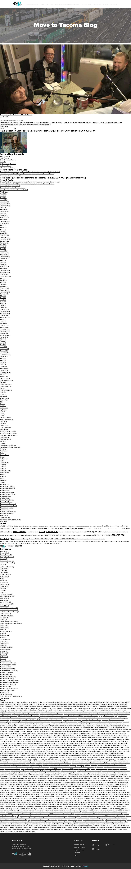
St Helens (3, 476)
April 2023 (3, 231)
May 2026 (3, 196)
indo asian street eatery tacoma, (37, 749)
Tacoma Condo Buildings (7, 486)
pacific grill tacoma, (11, 779)
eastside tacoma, (22, 728)
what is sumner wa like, (60, 828)
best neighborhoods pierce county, (46, 712)
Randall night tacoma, (46, 786)
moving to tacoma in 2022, (49, 769)
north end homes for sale (71, 532)
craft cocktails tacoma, (104, 722)
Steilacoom (3, 480)
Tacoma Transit (4, 510)
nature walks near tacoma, (69, 771)
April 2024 (3, 213)
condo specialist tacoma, (70, 722)
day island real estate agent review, (11, 724)
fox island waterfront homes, (115, 733)
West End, (126, 826)
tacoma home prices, (16, 806)
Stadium (2, 478)
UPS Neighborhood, (28, 824)
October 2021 (4, 259)
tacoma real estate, (101, 810)
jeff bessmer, (122, 751)
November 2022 (5, 239)
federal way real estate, (113, 730)
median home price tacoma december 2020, (18, 761)
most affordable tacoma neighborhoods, (98, 763)
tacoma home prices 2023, (48, 806)
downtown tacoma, (62, 726)
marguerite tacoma (89, 528)
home (30, 702)
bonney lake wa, (19, 716)
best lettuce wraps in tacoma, (90, 710)
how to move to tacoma (25, 528)
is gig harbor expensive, (105, 749)
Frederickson (4, 408)
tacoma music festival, (73, 808)
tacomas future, (11, 820)
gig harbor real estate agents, (99, 735)
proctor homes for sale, (101, 784)
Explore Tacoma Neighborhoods (67, 4)
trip (85, 702)
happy (26, 702)
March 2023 (3, 233)
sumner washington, (26, 800)
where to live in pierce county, (73, 830)
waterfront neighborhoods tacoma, (61, 826)
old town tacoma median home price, (59, 777)
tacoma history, (120, 804)
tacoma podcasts (80, 535)
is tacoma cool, (42, 751)
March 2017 (3, 323)
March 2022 (3, 251)
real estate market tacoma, (75, 786)
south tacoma (115, 532)
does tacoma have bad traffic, (76, 724)
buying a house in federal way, (89, 716)
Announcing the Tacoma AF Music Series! (16, 115)
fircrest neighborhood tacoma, (77, 732)
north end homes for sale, (32, 775)
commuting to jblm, (6, 722)
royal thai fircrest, (50, 788)
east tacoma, (12, 728)
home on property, (11, 741)
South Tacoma (4, 472)
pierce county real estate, (96, 781)
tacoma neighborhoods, (105, 808)
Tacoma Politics (5, 498)
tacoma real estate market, (111, 812)
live (41, 702)
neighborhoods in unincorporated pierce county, (42, 773)
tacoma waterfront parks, (72, 818)
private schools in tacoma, (42, 784)
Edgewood (3, 396)
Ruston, (58, 788)
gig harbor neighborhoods (93, 526)
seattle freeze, (15, 790)
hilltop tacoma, (104, 739)
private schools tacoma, (81, 784)
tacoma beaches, (77, 800)
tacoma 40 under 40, (52, 800)
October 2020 (4, 274)
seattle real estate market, (28, 790)
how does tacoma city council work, (55, 743)
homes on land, (88, 741)
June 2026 (3, 194)
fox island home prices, (44, 733)
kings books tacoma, (13, 753)
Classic (2, 702)
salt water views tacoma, (92, 788)
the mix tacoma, (63, 820)
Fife (1, 402)
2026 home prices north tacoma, (44, 704)
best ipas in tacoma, (74, 710)
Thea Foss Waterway (6, 514)
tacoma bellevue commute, (91, 800)
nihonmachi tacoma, (11, 775)
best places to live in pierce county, (83, 712)
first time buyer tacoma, (119, 732)
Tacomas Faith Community (8, 512)
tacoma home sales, (80, 806)
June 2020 (3, 280)
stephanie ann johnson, (101, 798)
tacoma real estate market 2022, (44, 814)
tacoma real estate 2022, (115, 810)
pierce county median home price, (34, 781)
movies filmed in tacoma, (18, 767)
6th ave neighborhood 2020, (76, 704)
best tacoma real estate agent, (57, 714)
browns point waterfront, (48, 716)
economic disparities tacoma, (90, 728)
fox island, (21, 733)
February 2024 (4, 217)
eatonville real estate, (74, 728)
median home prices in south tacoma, (90, 761)
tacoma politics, (78, 810)
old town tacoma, (42, 777)
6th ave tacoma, (102, 704)
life (38, 702)
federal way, (102, 730)
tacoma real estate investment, (93, 812)
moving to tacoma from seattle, (31, 769)
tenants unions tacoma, (38, 820)
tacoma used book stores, (13, 818)
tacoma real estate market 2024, (85, 814)
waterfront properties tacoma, (102, 826)
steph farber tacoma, (87, 798)
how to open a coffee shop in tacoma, (38, 747)
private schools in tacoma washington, (62, 784)
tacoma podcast (71, 535)
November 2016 (5, 331)
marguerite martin (63, 528)
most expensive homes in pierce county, (17, 765)
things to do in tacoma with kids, (38, 822)
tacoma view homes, (27, 818)
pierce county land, (18, 781)
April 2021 (3, 262)
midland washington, (32, 763)
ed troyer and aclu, (105, 728)
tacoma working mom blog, (98, 818)
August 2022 (4, 243)
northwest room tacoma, (29, 777)
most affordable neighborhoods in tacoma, (72, 763)
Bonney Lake (4, 376)
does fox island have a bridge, (42, 724)
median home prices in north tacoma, (67, 761)
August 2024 (4, 211)
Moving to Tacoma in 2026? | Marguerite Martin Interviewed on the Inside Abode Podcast (27, 174)
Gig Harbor (3, 410)
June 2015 (3, 361)
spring (68, 702)
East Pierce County (6, 166)
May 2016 (3, 343)
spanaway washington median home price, (111, 796)
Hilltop (2, 416)
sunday (76, 702)
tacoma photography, (6, 810)
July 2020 (3, 278)
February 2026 (4, 202)
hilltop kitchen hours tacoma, (76, 739)
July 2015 (3, 359)
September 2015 (5, 355)
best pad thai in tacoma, (64, 712)
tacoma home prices (12, 535)
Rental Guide (86, 4)
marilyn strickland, (111, 757)
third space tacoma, (79, 822)
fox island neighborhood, (59, 733)
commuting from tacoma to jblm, (92, 720)
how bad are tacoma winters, (34, 743)
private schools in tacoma (108, 532)
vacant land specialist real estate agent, (63, 824)
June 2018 (3, 304)
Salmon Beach (4, 463)
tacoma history (3, 535)
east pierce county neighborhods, (116, 726)
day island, (126, 722)
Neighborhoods (79, 850)
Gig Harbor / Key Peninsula (8, 164)
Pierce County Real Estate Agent (10, 447)
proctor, (91, 784)
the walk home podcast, (75, 820)
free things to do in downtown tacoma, (24, 735)
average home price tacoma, (19, 708)
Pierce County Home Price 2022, (98, 779)
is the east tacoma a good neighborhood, (69, 751)
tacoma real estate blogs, (76, 812)
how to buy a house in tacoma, (104, 743)
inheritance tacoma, (53, 749)
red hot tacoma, (89, 786)
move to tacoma (19, 531)
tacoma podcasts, (58, 810)
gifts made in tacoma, (42, 735)
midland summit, (10, 763)
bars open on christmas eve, (75, 708)
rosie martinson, (39, 788)
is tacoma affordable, (10, 751)
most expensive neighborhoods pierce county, (71, 765)
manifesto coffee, (40, 757)
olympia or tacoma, (77, 777)
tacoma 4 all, (41, 800)
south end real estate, (90, 792)
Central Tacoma (5, 156)
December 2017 (5, 311)
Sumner (2, 482)
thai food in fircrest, (52, 820)
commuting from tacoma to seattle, (113, 720)
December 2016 (5, 329)
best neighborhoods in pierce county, (111, 710)
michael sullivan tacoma (98, 528)
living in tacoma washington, (73, 755)
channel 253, (60, 718)
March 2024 (3, 215)
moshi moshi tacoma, (52, 763)
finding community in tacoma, (18, 732)
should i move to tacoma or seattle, (101, 790)
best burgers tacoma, (13, 710)
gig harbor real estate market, (118, 735)
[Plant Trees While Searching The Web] (65, 79)
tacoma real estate (103, 535)
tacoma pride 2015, (89, 810)
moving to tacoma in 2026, (82, 769)
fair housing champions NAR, (77, 730)
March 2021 (3, 265)
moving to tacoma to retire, (99, 769)
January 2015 (4, 368)
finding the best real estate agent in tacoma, (40, 732)
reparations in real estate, (114, 786)
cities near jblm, (17, 720)
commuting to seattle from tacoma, (23, 722)
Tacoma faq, (52, 804)
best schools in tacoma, (122, 712)
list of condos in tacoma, (92, 753)
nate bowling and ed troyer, (38, 771)
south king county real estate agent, (43, 794)
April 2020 (3, 284)
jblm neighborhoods (52, 528)
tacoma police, (68, 810)
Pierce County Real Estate (8, 445)
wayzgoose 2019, (117, 826)
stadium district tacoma (123, 532)
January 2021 (4, 268)
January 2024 (4, 219)
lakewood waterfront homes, (75, 753)
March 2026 (3, 200)
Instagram (98, 845)
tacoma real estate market (64, 539)
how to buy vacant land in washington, (20, 745)
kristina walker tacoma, (27, 753)
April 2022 (3, 249)
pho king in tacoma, (81, 779)
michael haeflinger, (107, 761)
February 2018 (4, 310)
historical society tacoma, (117, 739)
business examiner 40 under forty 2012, (68, 716)
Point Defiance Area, (6, 784)
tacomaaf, (3, 820)
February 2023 (4, 235)
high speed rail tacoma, (45, 739)
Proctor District (4, 455)
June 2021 (3, 261)
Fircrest (2, 404)
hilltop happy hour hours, (59, 739)
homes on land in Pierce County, (102, 741)
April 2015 (3, 364)
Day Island (3, 382)
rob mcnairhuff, (10, 788)
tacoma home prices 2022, (31, 806)
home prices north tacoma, (25, 741)
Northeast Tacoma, (16, 777)
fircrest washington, (105, 732)
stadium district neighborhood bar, (37, 798)
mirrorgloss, (42, 763)
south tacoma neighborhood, (103, 794)
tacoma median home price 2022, (45, 808)
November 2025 (5, 206)
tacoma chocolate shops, (13, 802)
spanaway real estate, (77, 796)
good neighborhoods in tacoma (110, 526)
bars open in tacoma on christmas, (38, 708)
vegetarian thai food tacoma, (110, 824)
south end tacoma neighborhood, (119, 792)
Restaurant (62, 702)
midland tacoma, (21, 763)
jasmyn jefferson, (99, 751)
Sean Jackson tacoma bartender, (110, 788)
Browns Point (67, 526)
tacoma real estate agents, (59, 812)
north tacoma (80, 532)
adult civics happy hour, (115, 704)
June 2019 (3, 298)
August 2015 (4, 357)
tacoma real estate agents (44, 539)
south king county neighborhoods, (21, 794)
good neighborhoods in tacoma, (33, 737)
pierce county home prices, (116, 779)
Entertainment (4, 398)
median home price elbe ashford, (43, 759)
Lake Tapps (3, 422)
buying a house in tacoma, (107, 716)
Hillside (2, 414)
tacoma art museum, (65, 800)
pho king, (72, 779)
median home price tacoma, (103, 759)
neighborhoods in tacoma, (19, 773)
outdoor (48, 702)
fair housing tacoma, (92, 730)
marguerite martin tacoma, (85, 757)
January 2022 (4, 255)
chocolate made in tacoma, (93, 718)
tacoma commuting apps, (56, 802)
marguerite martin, (71, 757)
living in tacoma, (59, 755)
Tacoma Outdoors (5, 496)
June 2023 (3, 227)
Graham (2, 412)
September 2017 (5, 317)
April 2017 (3, 321)
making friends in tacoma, (26, 757)
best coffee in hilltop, (26, 710)
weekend (93, 702)
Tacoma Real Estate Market (8, 506)
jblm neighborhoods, (111, 751)
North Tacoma (4, 158)
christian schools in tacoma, (110, 718)
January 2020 (4, 290)
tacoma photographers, (120, 808)
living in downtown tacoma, (17, 755)
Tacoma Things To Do (6, 508)
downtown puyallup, (118, 724)
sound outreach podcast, (44, 792)
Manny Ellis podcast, (59, 757)
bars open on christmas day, (57, 708)
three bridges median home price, (95, 822)
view (88, 702)
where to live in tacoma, (90, 830)
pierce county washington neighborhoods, (67, 782)
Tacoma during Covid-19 (7, 488)
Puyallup (2, 457)
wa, (16, 826)
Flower (18, 702)
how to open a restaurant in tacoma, (61, 747)
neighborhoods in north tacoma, (109, 771)
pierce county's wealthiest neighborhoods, (116, 782)
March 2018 (3, 308)
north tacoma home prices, (110, 775)
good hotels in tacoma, (16, 737)
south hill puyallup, (5, 794)
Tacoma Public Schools (7, 500)
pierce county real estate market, (114, 781)
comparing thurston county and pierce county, (48, 722)
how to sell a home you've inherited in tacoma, (87, 747)
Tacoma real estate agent (8, 504)
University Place (5, 518)
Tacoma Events (4, 490)
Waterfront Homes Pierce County (10, 520)
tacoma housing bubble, (94, 806)
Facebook (111, 845)
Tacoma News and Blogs (7, 494)
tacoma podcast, (46, 810)
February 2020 (4, 288)
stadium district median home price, (16, 798)
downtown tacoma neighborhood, (95, 726)
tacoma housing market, (109, 806)
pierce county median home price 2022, (57, 781)
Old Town (3, 441)
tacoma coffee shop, (27, 802)
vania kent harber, (80, 824)
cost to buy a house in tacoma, (87, 722)
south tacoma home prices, (72, 794)
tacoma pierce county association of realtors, (27, 810)
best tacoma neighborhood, (20, 714)
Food (22, 702)
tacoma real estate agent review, (19, 812)
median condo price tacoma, (24, 759)
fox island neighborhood (83, 526)
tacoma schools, (35, 816)
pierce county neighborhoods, (79, 781)
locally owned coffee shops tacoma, (109, 755)
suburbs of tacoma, (6, 800)
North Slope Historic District (8, 435)
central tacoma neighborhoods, (46, 718)
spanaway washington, (91, 796)
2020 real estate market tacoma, (23, 704)
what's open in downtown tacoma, (10, 830)
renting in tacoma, (100, 786)
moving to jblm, (95, 767)
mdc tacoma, (11, 759)
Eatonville (3, 394)
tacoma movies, (61, 808)
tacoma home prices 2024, (65, 806)
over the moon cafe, (103, 777)
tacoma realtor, (119, 814)
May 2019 (3, 300)
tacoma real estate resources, (105, 814)
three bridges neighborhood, (115, 822)
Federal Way (3, 400)
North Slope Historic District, (84, 775)
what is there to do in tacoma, (77, 828)
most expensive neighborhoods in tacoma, (43, 765)
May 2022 (3, 247)
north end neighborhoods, (48, 775)
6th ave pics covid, (91, 704)
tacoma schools (100, 539)
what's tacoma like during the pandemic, (33, 830)
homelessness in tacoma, (41, 741)
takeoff (81, 702)
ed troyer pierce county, (118, 728)
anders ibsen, (86, 706)
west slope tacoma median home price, (41, 828)
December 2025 (5, 204)
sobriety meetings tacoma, (19, 792)
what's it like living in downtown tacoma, (118, 828)
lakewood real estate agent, (43, 753)
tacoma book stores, (117, 800)
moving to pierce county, (107, 767)
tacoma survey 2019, (102, 816)
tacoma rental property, (12, 816)
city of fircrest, (26, 720)
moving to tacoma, (121, 767)
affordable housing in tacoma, (26, 706)
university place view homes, (13, 824)
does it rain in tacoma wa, (59, 724)
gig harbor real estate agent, (81, 735)
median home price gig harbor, (62, 759)
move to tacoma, (115, 765)
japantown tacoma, (88, 751)
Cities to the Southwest (7, 168)
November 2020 (5, 272)
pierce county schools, (16, 782)
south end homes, (57, 792)
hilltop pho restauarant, (92, 739)
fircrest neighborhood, (61, 732)
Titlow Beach (4, 516)
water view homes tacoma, (25, 826)
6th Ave (2, 374)
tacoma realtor (91, 539)
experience (11, 702)
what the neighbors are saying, (96, 828)
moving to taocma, (114, 769)
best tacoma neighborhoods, (38, 714)
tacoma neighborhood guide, (89, 808)
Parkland (2, 443)
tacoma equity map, (26, 804)
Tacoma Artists (4, 484)
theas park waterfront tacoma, (92, 820)
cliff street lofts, (36, 720)
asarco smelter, (5, 708)
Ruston (2, 461)
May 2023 (3, 229)
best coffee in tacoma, (40, 710)
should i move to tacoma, (82, 790)
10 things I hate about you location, (107, 702)
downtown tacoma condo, (76, 726)
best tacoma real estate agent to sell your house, (82, 714)
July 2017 (3, 319)
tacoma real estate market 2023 (80, 539)
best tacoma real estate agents (44, 526)
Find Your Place (79, 845)
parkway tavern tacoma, (36, 779)
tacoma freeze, (85, 804)
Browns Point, (35, 716)
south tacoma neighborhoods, (121, 794)
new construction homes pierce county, (104, 773)
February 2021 (4, 266)
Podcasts (97, 4)
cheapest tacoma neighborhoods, (75, 718)
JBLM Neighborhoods (6, 420)
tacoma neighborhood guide (38, 535)
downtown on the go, (105, 724)
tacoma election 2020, (13, 804)
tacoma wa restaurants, (41, 818)
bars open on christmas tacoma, (94, 708)
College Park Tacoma (6, 380)
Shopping (3, 465)
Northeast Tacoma (5, 439)
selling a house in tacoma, (45, 790)
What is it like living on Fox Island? (10, 176)
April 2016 (3, 345)
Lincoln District (4, 425)
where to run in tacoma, (105, 830)
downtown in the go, (92, 724)
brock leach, (27, 716)
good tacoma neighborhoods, (67, 737)
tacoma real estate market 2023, (64, 814)
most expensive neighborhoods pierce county (113, 528)
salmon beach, (79, 788)
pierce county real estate (93, 532)
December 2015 (5, 353)
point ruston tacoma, (27, 784)
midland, (2, 763)
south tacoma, (59, 794)
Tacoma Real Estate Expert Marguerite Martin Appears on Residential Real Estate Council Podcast (30, 172)
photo (57, 702)
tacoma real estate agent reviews (24, 539)
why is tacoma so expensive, (14, 832)
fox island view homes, (99, 733)
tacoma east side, (119, 802)
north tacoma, (97, 775)
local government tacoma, (90, 755)
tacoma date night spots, (91, 802)
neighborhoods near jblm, (84, 773)
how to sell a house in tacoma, (110, 747)
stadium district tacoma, (73, 798)
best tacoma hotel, (6, 714)
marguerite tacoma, (100, 757)
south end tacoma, (103, 792)
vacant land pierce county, (42, 824)
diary (6, 702)
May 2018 (3, 306)
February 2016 (4, 349)
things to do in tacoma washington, (17, 822)
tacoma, (34, 800)
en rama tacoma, (54, 730)
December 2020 (5, 270)
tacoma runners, (25, 816)
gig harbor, (52, 735)
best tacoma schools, (7, 716)
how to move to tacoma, (19, 747)
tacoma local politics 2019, (19, 808)
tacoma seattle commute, (49, 816)
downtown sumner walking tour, (46, 726)
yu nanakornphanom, (29, 832)
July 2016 (3, 339)
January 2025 (4, 210)
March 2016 (3, 347)
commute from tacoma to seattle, (52, 720)
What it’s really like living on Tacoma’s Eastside (14, 190)
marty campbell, (122, 757)
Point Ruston (4, 451)
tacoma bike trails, (105, 800)
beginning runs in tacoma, (112, 708)
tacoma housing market (26, 535)
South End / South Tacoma (8, 160)
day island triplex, (27, 724)
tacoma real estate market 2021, (23, 814)
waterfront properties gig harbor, (82, 826)
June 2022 (3, 245)
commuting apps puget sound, (72, 720)
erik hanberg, (64, 730)
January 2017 (4, 327)
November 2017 (5, 313)
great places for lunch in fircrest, (98, 737)
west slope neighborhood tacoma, (18, 828)
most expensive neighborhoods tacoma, (97, 765)
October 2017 (4, 315)
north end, (21, 775)
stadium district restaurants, (57, 798)
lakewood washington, (59, 753)
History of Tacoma (5, 418)
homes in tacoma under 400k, (73, 741)
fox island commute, (30, 733)
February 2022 (4, 253)
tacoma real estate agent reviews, (40, 812)
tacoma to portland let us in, (117, 816)
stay (72, 702)
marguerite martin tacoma (78, 528)
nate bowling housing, (54, 771)
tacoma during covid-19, (106, 802)
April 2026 (3, 198)
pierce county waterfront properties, (91, 782)
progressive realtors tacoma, (118, 784)
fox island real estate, (73, 733)
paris (52, 702)
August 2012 (4, 370)
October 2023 (4, 223)
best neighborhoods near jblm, (25, 712)
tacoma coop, (78, 802)
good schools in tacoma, (50, 737)
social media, (32, 792)
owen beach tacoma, (115, 777)
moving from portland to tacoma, (60, 767)
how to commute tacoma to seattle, (69, 745)
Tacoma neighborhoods (7, 492)
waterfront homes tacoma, (42, 826)
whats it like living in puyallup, (55, 830)
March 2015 (3, 366)
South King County (5, 471)
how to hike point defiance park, (110, 745)
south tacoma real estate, (8, 796)
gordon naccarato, (82, 737)
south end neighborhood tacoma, (73, 792)
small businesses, (117, 790)
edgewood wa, (44, 730)
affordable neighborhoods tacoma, (71, 706)
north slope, (71, 775)
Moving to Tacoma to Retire (8, 433)
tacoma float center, (62, 804)
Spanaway (3, 474)
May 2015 (3, 362)
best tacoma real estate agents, (107, 714)
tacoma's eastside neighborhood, (117, 818)
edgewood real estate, (33, 730)
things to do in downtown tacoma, (112, 820)
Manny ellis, (49, 757)
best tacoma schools (58, 526)
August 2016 (4, 337)
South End (20, 121)
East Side (3, 392)
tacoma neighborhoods (55, 535)
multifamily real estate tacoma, (20, 771)
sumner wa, (16, 800)
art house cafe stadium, (121, 706)
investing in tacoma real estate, (69, 749)
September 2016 (5, 335)
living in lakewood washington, (45, 755)
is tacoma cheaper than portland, (27, 751)
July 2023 (3, 225)
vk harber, (122, 824)
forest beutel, (13, 733)
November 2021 (5, 257)
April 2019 (3, 302)
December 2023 (5, 221)
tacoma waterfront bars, (56, 818)
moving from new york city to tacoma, (38, 767)
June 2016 (3, 341)
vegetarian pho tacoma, (93, 824)
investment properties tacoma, (88, 749)
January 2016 (4, 351)
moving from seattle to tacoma (33, 532)
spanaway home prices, (23, 796)
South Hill (3, 469)
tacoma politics (90, 535)
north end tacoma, (62, 775)
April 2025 (3, 208)
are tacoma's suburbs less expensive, (102, 706)
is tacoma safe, (52, 751)
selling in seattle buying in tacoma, (63, 790)
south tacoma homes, (88, 794)
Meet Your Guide (47, 4)
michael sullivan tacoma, (120, 761)
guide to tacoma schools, (116, 737)
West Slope (3, 522)
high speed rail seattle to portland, (27, 739)
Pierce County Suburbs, (46, 782)
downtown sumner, (6, 726)
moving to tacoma (48, 531)
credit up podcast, (117, 722)
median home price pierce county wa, (83, 759)
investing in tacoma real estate (39, 528)
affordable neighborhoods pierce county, (48, 706)
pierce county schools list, (31, 782)
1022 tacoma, (122, 702)
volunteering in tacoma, (7, 826)
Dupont (2, 388)
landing (35, 702)
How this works (32, 4)
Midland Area (4, 429)
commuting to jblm (74, 526)
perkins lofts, (65, 779)
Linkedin (97, 849)
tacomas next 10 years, (23, 820)
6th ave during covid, (60, 704)
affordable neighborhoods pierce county (12, 526)
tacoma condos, (69, 802)
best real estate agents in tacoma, (104, 712)
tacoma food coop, (75, 804)
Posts (14, 121)
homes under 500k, (118, 741)
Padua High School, (23, 779)
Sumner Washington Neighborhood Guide (12, 188)
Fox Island (3, 406)
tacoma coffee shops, (41, 802)
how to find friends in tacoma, (90, 745)
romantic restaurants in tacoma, (24, 788)
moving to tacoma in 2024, (65, 769)
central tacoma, (32, 718)
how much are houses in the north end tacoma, (80, 743)
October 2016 (4, 333)
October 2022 (4, 241)
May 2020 (3, 282)
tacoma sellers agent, (63, 816)
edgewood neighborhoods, (17, 730)
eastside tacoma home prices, (37, 728)
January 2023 (4, 237)
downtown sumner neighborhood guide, (24, 726)
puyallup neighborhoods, (32, 786)
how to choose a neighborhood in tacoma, (45, 745)
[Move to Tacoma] (17, 4)
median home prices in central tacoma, (44, 761)
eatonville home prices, (60, 728)
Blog (106, 4)
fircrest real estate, (93, 732)
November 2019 (5, 292)
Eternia (75, 866)
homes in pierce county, (56, 741)
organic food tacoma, (90, 777)
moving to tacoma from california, (10, 769)
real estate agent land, (60, 786)
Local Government (5, 427)
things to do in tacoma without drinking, (60, 822)
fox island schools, (86, 733)
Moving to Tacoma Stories (8, 431)
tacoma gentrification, (97, 804)
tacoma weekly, (85, 818)
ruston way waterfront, (67, 788)
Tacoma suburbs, (75, 816)
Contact (113, 4)
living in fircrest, (31, 755)
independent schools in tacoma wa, (16, 749)
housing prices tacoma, (18, 743)
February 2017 (4, 325)
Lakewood (3, 423)
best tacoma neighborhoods (30, 526)
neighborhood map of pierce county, (88, 771)
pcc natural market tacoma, (52, 779)
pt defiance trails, (19, 786)
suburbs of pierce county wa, (117, 798)
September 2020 (5, 276)
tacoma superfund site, (88, 816)
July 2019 (3, 296)
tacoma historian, (109, 804)
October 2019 (4, 294)
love (44, 702)
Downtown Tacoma (6, 121)
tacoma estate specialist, (40, 804)
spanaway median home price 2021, (59, 796)
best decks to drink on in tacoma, (58, 710)
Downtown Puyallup (6, 384)
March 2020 (3, 286)
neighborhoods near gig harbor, (66, 773)
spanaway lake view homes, (39, 796)
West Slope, (4, 828)
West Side (3, 162)
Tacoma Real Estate (6, 502)
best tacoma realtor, (123, 714)
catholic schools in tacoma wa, (17, 718)
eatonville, (49, 728)
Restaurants (3, 459)
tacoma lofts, (31, 808)
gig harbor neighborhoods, (64, 735)
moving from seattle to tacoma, (80, 767)
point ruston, (17, 784)
